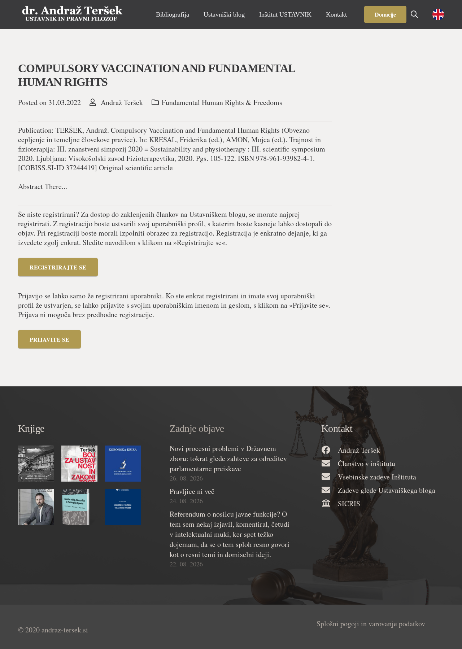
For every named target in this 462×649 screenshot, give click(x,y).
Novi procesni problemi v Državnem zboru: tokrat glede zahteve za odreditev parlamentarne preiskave (228, 458)
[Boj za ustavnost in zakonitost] (79, 464)
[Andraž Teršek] (329, 450)
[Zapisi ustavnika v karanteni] (36, 507)
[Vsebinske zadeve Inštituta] (329, 477)
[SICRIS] (329, 504)
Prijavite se (49, 339)
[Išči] (414, 14)
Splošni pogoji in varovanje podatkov (371, 623)
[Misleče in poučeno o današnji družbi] (123, 507)
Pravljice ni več (192, 491)
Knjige (31, 428)
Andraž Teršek (122, 102)
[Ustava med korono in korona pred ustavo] (36, 464)
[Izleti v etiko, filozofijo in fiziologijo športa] (79, 507)
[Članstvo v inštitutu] (329, 464)
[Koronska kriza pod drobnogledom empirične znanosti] (123, 464)
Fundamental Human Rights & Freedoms (222, 102)
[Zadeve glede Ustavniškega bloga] (329, 490)
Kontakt (336, 428)
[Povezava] (72, 14)
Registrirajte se (58, 267)
